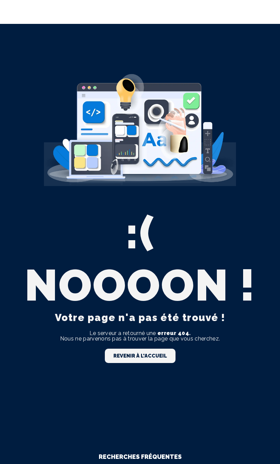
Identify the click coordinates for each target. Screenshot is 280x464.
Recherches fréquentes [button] (140, 456)
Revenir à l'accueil (140, 356)
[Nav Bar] (263, 12)
